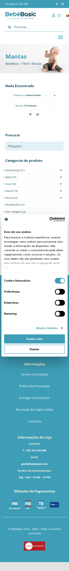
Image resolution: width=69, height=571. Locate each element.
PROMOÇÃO (12, 204)
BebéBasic (12, 64)
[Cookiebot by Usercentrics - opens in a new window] (49, 219)
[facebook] (57, 4)
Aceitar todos (34, 338)
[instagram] (62, 4)
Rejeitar (34, 349)
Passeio (9, 197)
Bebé (8, 177)
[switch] (60, 292)
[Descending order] (54, 95)
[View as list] (37, 114)
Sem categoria (13, 211)
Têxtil (25, 64)
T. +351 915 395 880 (34, 450)
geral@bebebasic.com (34, 464)
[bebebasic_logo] (20, 12)
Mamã (9, 191)
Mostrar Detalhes (47, 328)
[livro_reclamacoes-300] (34, 542)
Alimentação (12, 170)
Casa (8, 184)
